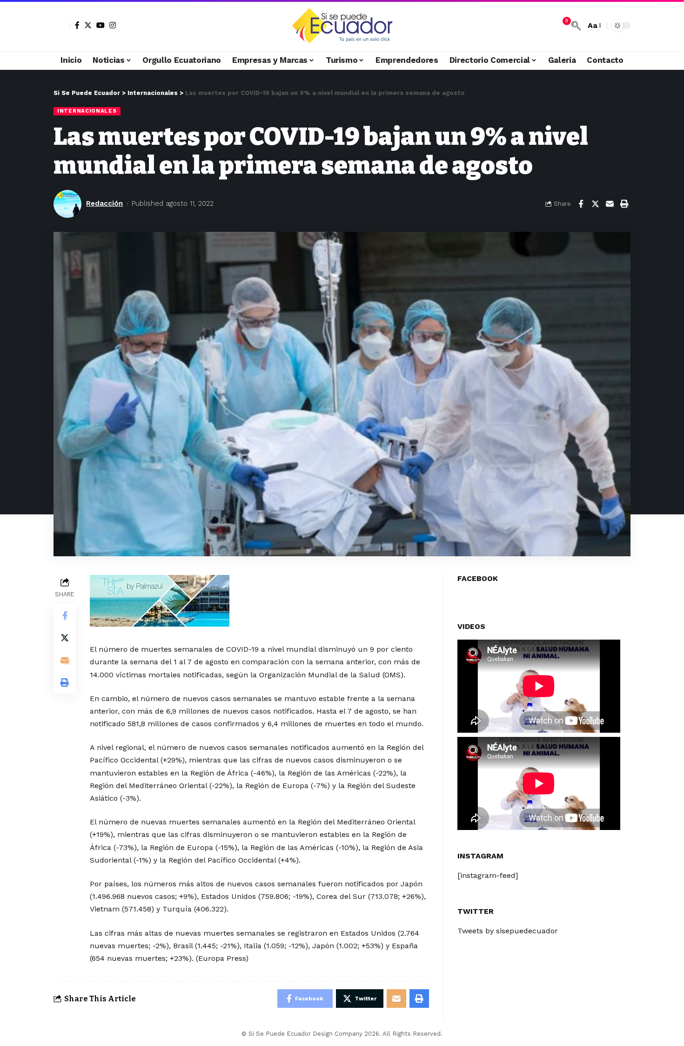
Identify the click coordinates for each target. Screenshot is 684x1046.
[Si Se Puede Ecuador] (341, 25)
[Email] (609, 203)
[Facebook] (77, 25)
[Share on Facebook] (580, 203)
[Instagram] (112, 25)
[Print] (623, 203)
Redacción (104, 203)
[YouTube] (100, 25)
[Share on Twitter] (595, 203)
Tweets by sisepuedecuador (507, 930)
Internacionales (87, 111)
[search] (576, 25)
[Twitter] (88, 25)
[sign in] (62, 26)
